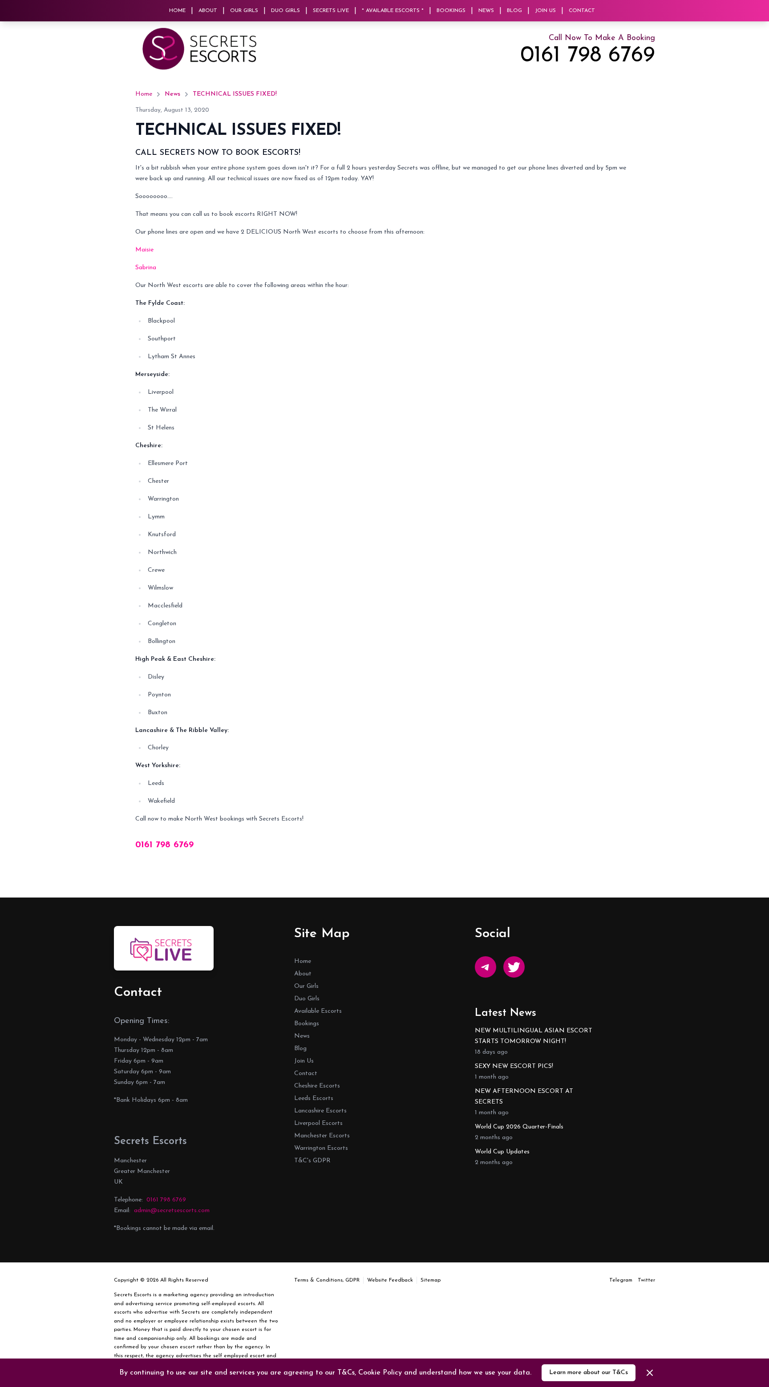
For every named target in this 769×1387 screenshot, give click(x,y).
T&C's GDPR (312, 1160)
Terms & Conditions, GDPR (327, 1280)
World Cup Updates (502, 1151)
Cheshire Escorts (317, 1086)
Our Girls (244, 10)
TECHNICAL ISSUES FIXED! (235, 94)
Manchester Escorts (322, 1135)
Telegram (620, 1280)
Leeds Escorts (313, 1098)
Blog (514, 10)
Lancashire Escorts (320, 1111)
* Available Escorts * (393, 10)
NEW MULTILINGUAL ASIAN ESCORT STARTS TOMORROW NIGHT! (533, 1036)
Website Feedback (390, 1280)
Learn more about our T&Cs (588, 1372)
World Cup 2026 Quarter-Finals (519, 1127)
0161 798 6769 (587, 56)
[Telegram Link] (485, 967)
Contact (582, 10)
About (207, 10)
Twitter (646, 1280)
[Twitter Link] (514, 967)
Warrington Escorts (321, 1148)
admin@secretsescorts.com (172, 1210)
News (486, 10)
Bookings (451, 10)
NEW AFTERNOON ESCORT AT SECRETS (524, 1096)
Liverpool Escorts (318, 1123)
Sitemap (431, 1280)
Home (177, 10)
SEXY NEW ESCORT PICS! (514, 1066)
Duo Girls (285, 10)
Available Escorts (318, 1011)
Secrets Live (331, 10)
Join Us (545, 10)
